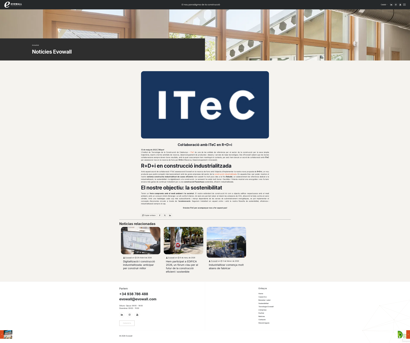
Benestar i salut (264, 300)
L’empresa (262, 310)
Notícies (261, 316)
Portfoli (261, 313)
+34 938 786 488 (133, 294)
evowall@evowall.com (137, 299)
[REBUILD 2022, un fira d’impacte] (6, 334)
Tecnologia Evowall (266, 307)
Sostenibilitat (263, 303)
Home (260, 294)
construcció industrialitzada (225, 174)
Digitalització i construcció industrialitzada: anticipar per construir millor (139, 265)
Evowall (128, 258)
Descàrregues (263, 323)
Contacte (262, 320)
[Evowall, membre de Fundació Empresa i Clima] (404, 334)
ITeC (192, 152)
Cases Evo (262, 297)
